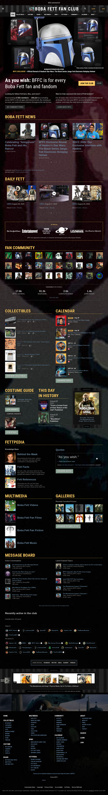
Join (103, 9)
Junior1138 (55, 647)
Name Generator (61, 724)
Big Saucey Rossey (54, 643)
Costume (30, 14)
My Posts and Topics (11, 760)
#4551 (74, 204)
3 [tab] (54, 75)
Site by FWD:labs (77, 787)
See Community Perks (15, 107)
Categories (8, 725)
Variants (7, 749)
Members (59, 722)
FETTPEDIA (14, 442)
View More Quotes (64, 471)
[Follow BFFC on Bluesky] (64, 781)
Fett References (35, 765)
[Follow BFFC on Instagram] (47, 781)
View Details (12, 432)
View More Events (64, 381)
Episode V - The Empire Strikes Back (75, 465)
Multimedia (47, 14)
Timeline (7, 740)
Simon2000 (26, 652)
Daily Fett (34, 718)
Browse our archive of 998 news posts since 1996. (30, 170)
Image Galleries (35, 720)
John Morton (60, 746)
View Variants (12, 410)
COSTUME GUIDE (19, 390)
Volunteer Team (86, 718)
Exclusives (34, 744)
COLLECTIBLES (18, 311)
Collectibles (20, 14)
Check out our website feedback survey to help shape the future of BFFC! (54, 773)
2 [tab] (51, 75)
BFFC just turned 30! (54, 2)
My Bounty (8, 723)
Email (60, 662)
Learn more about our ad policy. (72, 691)
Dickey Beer (59, 750)
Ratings (7, 733)
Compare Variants (14, 414)
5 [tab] (59, 75)
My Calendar (60, 738)
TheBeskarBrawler (83, 630)
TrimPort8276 (13, 635)
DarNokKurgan (73, 643)
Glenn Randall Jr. (61, 752)
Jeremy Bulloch (61, 761)
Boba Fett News (20, 116)
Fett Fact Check (35, 750)
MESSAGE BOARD (20, 555)
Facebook (47, 662)
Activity (58, 718)
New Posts (8, 762)
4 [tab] (56, 75)
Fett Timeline (34, 768)
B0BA (24, 643)
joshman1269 (30, 630)
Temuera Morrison (61, 740)
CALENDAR (65, 311)
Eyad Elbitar (60, 754)
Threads (72, 662)
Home (12, 14)
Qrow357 (43, 630)
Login (93, 9)
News (56, 14)
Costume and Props (62, 759)
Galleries (65, 496)
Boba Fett (62, 461)
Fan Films (33, 727)
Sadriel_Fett (68, 630)
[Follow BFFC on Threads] (60, 781)
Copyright (40, 787)
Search (83, 733)
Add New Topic (9, 764)
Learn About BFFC (64, 107)
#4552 (41, 204)
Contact (84, 729)
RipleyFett (54, 630)
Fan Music (33, 722)
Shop (83, 727)
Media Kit (84, 720)
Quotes (60, 449)
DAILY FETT (15, 179)
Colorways (8, 727)
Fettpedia (64, 14)
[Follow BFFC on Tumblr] (54, 781)
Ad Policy (86, 426)
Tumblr (14, 208)
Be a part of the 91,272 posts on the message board (54, 605)
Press (83, 722)
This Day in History (48, 393)
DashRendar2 (90, 643)
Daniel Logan (60, 742)
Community (74, 14)
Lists (6, 729)
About (93, 14)
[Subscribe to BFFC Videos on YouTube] (57, 781)
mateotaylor (68, 647)
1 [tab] (48, 75)
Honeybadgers (27, 647)
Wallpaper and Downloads (39, 735)
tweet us (25, 172)
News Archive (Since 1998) (38, 742)
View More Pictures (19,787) (68, 526)
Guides (33, 746)
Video (32, 729)
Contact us (18, 172)
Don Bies (58, 744)
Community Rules (29, 787)
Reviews (7, 735)
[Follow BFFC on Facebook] (44, 781)
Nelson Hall (60, 757)
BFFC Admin (13, 630)
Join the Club (86, 83)
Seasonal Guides (35, 752)
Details (7, 751)
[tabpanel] (54, 45)
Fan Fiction (34, 731)
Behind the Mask (35, 759)
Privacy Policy (49, 787)
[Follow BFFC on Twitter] (50, 781)
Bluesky (19, 208)
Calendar (85, 14)
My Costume (8, 747)
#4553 (9, 204)
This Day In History (36, 761)
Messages (59, 729)
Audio (32, 724)
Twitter (53, 662)
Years (6, 738)
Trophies (58, 731)
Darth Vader (71, 461)
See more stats (54, 297)
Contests (59, 720)
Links (57, 727)
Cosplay (7, 753)
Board (39, 14)
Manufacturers (9, 731)
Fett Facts (34, 763)
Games (32, 733)
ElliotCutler (12, 647)
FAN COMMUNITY (20, 247)
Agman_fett (12, 643)
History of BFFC (86, 724)
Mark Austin (60, 748)
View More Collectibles (16, 376)
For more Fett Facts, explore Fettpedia (49, 425)
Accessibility (59, 787)
